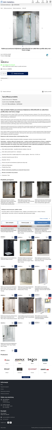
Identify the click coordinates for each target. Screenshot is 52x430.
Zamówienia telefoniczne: (10, 4)
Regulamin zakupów (5, 386)
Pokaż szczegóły (44, 218)
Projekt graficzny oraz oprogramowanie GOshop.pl (41, 427)
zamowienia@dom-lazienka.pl (9, 417)
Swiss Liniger (7, 56)
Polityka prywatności (5, 393)
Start (2, 8)
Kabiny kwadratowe (17, 8)
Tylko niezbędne (9, 222)
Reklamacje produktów (5, 391)
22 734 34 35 (5, 419)
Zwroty (2, 389)
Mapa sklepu (3, 427)
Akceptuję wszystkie (42, 222)
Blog (2, 384)
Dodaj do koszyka (19, 73)
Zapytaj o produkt (47, 91)
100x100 (24, 8)
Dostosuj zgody (25, 222)
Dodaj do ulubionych (7, 91)
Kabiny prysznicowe (8, 8)
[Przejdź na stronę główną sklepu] (8, 2)
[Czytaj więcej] (26, 377)
